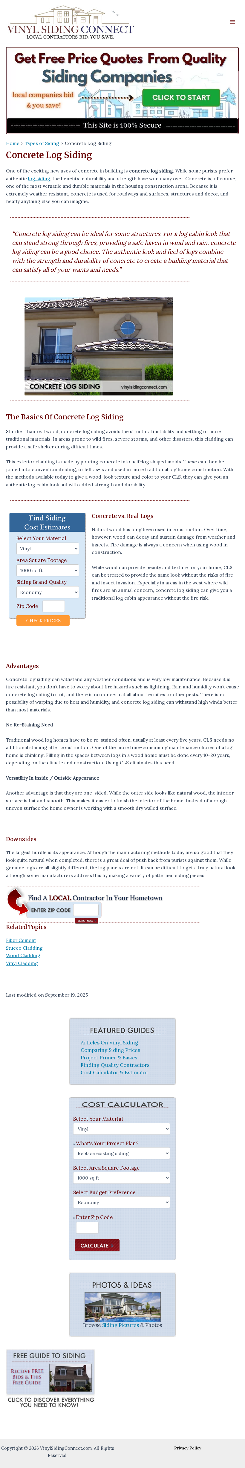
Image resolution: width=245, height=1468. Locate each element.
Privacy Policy (187, 1448)
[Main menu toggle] (232, 21)
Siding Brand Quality (41, 582)
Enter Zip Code (94, 1217)
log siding (39, 178)
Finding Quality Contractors (115, 1065)
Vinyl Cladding (22, 963)
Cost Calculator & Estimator (114, 1072)
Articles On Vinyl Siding (109, 1042)
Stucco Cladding (24, 948)
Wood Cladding (23, 955)
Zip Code (27, 606)
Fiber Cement (21, 940)
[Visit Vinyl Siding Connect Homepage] (122, 90)
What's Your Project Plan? (107, 1143)
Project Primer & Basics (109, 1057)
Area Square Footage (41, 560)
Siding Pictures (120, 1325)
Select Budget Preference (104, 1192)
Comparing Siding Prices (110, 1050)
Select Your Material (41, 538)
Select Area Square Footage (106, 1168)
